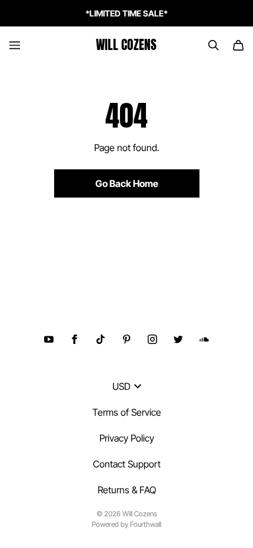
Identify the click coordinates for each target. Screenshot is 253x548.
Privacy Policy (126, 438)
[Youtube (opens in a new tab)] (49, 339)
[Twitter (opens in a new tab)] (178, 339)
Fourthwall (145, 524)
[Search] (213, 45)
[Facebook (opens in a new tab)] (75, 339)
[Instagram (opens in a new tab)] (152, 339)
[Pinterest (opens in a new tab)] (126, 339)
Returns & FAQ (127, 490)
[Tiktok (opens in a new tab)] (101, 339)
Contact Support (127, 464)
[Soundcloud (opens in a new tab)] (204, 339)
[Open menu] (14, 45)
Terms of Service (126, 412)
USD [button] (121, 386)
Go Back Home (126, 183)
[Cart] (238, 45)
